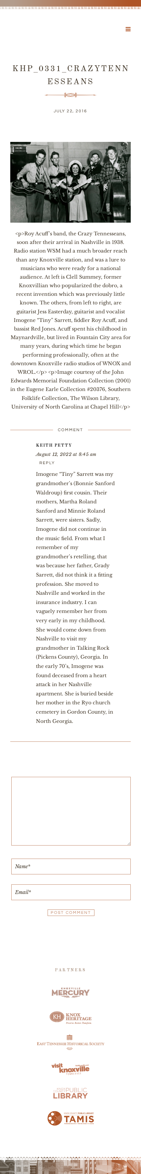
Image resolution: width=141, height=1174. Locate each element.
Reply (47, 463)
